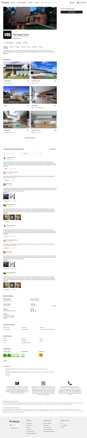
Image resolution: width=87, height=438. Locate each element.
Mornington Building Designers (37, 402)
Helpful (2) (7, 180)
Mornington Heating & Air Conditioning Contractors (49, 409)
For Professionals (47, 427)
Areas (28, 47)
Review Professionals (48, 429)
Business (17, 47)
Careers (28, 427)
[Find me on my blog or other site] (35, 310)
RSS (63, 427)
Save (26, 42)
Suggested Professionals (49, 431)
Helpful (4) (7, 221)
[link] (6, 166)
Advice (36, 2)
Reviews (41, 47)
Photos (12, 2)
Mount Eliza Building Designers (23, 402)
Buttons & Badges (47, 423)
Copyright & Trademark (31, 433)
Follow (54, 305)
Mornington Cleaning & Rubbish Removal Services (27, 409)
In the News (29, 425)
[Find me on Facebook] (31, 310)
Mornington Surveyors (18, 410)
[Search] (42, 2)
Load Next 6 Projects (30, 137)
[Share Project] (28, 81)
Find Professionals (21, 2)
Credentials (34, 47)
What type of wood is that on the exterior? (20, 372)
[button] (32, 153)
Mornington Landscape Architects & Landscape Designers (36, 410)
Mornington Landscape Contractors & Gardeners (59, 410)
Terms (28, 431)
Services (23, 47)
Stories (30, 2)
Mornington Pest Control (8, 410)
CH (4, 173)
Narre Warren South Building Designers (64, 404)
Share (19, 42)
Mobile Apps (46, 425)
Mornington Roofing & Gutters (9, 409)
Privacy (31, 431)
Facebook (65, 425)
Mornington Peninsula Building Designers (46, 404)
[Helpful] (3, 168)
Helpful (6, 168)
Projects (12, 47)
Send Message (71, 12)
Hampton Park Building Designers (52, 402)
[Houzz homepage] (5, 2)
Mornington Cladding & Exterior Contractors (70, 409)
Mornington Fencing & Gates (18, 412)
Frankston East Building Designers (67, 402)
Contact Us (29, 429)
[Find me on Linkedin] (33, 310)
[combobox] (49, 2)
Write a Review (52, 149)
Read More (5, 53)
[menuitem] (13, 3)
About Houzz (29, 423)
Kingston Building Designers (31, 404)
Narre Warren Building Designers (10, 402)
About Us (5, 47)
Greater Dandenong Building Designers (16, 404)
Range (13, 368)
